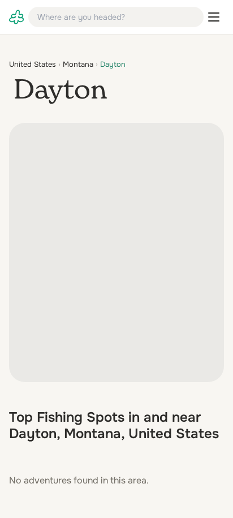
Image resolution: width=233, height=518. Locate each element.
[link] (16, 17)
